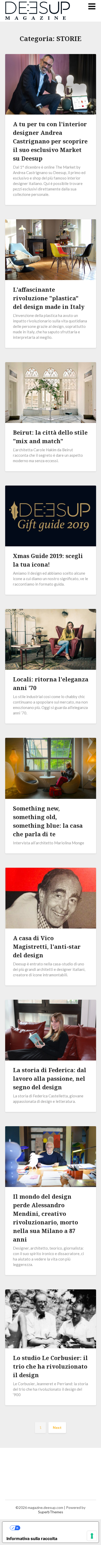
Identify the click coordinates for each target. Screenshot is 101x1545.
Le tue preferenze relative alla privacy (55, 1528)
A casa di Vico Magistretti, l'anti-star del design (47, 946)
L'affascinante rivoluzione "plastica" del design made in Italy (48, 298)
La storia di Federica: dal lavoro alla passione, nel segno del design (49, 1078)
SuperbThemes (50, 1512)
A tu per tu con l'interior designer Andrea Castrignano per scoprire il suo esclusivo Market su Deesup (50, 141)
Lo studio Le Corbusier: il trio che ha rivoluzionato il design (50, 1366)
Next (57, 1427)
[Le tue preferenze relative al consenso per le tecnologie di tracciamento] (92, 1536)
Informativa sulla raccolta (31, 1538)
